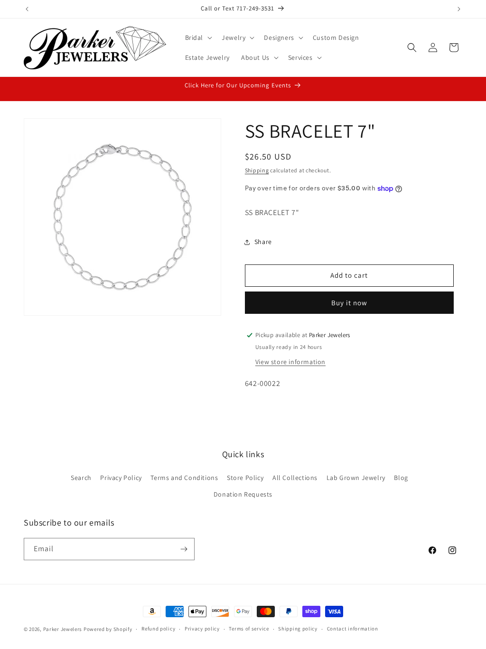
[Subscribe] (183, 549)
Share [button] (263, 241)
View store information (290, 361)
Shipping (257, 170)
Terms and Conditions (184, 477)
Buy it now (349, 302)
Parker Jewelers (63, 629)
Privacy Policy (120, 477)
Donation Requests (243, 494)
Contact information (352, 628)
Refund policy (158, 628)
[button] (197, 37)
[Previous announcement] (27, 9)
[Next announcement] (459, 9)
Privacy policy (202, 628)
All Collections (295, 477)
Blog (401, 477)
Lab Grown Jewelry (356, 477)
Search (81, 477)
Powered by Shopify (108, 629)
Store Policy (245, 477)
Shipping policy (298, 628)
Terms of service (249, 628)
